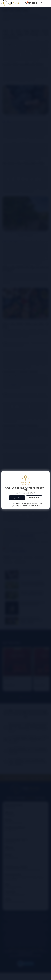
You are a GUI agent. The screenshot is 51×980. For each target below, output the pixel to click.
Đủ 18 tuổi (17, 498)
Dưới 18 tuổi (34, 498)
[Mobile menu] (47, 3)
